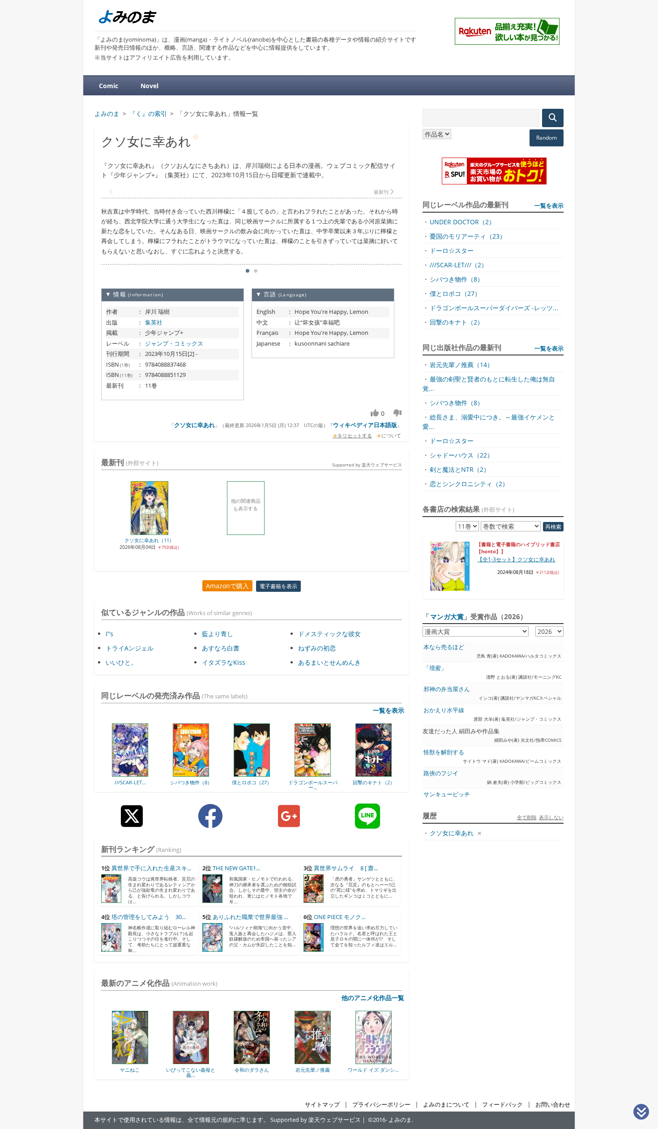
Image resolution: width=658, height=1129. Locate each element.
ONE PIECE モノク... (339, 917)
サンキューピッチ (446, 794)
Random (546, 137)
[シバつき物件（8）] (191, 773)
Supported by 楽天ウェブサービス (367, 465)
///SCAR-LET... (129, 782)
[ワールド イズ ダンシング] (320, 1061)
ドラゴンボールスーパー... (312, 785)
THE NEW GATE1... (236, 868)
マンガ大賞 (447, 616)
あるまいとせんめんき (329, 662)
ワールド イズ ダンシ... (319, 1069)
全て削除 (527, 817)
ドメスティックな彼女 (329, 633)
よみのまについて (446, 1104)
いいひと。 (121, 662)
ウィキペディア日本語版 (365, 425)
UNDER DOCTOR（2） (462, 222)
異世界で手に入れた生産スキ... (151, 868)
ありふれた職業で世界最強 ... (250, 917)
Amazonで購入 (227, 586)
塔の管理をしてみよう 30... (148, 917)
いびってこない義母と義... (137, 1072)
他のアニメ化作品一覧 (373, 997)
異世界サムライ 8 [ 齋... (346, 868)
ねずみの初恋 (317, 648)
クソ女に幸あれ (194, 425)
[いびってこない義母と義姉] (137, 1061)
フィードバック (502, 1104)
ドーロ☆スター (452, 250)
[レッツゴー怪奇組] (381, 1061)
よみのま (400, 1120)
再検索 (553, 526)
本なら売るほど (443, 647)
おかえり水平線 (443, 710)
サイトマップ (322, 1104)
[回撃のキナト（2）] (373, 773)
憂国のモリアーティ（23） (468, 236)
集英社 (153, 322)
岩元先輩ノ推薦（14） (461, 364)
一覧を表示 (388, 710)
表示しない (551, 817)
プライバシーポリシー (381, 1104)
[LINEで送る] (367, 823)
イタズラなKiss (223, 662)
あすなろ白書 (220, 648)
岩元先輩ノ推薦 (259, 1069)
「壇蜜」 (435, 668)
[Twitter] (132, 823)
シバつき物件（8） (191, 782)
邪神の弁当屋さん (446, 689)
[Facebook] (210, 823)
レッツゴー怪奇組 (380, 1069)
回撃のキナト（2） (373, 782)
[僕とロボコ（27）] (252, 773)
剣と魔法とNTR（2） (460, 469)
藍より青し (217, 633)
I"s (109, 633)
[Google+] (289, 823)
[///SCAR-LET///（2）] (130, 773)
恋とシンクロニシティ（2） (469, 483)
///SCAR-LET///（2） (458, 265)
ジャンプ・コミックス (174, 343)
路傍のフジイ (440, 773)
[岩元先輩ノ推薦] (259, 1061)
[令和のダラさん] (198, 1061)
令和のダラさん (198, 1069)
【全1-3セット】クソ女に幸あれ (516, 559)
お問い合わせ (552, 1104)
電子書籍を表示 (278, 586)
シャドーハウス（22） (461, 455)
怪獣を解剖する (443, 752)
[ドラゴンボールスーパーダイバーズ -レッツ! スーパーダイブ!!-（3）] (313, 773)
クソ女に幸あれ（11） (149, 540)
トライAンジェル (130, 648)
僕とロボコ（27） (252, 782)
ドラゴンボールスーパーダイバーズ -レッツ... (494, 308)
